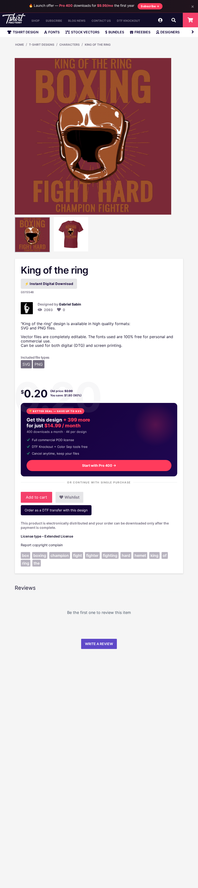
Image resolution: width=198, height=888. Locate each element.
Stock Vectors (85, 32)
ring (25, 563)
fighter (92, 555)
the (37, 563)
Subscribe (54, 20)
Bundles (116, 32)
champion (59, 555)
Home (19, 44)
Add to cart (36, 497)
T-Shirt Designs (41, 44)
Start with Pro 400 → (99, 465)
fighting (110, 555)
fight (77, 555)
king (154, 555)
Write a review (99, 644)
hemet (140, 555)
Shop (35, 20)
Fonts (54, 32)
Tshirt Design (25, 32)
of (165, 555)
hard (126, 555)
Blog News (76, 20)
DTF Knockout (128, 20)
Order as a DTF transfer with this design (56, 510)
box (25, 555)
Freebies (142, 32)
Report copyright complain (42, 545)
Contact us (101, 20)
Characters (69, 44)
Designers (170, 32)
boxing (39, 555)
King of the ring (98, 44)
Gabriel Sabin (70, 304)
